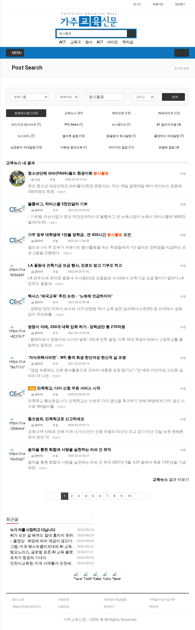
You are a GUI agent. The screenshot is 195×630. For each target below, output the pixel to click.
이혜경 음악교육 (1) (73, 147)
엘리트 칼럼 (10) (73, 136)
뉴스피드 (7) (26, 136)
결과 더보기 (171, 479)
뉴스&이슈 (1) (121, 124)
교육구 (75, 42)
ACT (62, 42)
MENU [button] (16, 53)
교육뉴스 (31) (73, 113)
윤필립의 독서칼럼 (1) (121, 136)
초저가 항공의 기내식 (27, 557)
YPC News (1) (73, 124)
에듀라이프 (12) (169, 113)
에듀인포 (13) (121, 113)
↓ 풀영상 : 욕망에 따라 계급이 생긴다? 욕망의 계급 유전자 (58, 541)
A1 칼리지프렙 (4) (169, 124)
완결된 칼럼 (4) (169, 147)
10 (129, 496)
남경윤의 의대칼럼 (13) (26, 147)
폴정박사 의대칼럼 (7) (169, 136)
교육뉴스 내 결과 (20, 163)
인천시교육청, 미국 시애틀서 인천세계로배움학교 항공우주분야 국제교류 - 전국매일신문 (84, 563)
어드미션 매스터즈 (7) (26, 124)
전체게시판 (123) (26, 113)
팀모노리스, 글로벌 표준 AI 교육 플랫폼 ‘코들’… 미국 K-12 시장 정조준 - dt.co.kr (76, 552)
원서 (88, 42)
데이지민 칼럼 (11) (121, 147)
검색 (174, 97)
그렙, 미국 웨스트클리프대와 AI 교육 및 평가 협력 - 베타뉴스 (61, 546)
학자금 (127, 42)
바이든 (112, 42)
